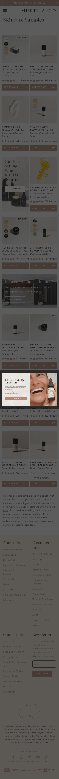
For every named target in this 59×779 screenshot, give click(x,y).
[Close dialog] (56, 374)
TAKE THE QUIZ (16, 398)
